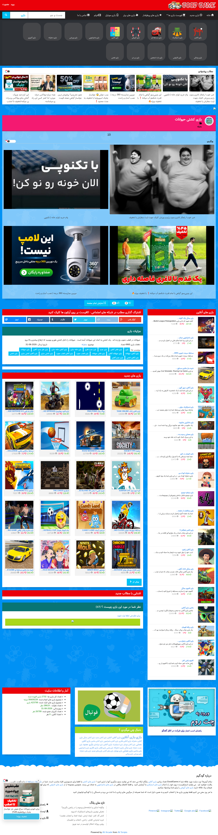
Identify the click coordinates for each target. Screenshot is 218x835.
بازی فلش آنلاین (116, 349)
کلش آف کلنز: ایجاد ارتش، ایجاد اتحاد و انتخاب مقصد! (82, 815)
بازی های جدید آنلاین (40, 349)
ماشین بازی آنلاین (188, 608)
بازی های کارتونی (56, 784)
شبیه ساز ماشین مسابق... (185, 368)
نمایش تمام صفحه (95, 303)
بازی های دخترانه (85, 751)
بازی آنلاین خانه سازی (59, 349)
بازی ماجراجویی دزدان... (185, 337)
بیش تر (135, 581)
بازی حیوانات (25, 349)
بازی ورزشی (138, 754)
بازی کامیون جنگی (187, 588)
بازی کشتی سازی (47, 353)
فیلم (96, 15)
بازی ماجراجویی (84, 748)
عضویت (5, 4)
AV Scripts (122, 832)
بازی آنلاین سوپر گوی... (186, 387)
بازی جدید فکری (90, 349)
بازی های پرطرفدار (151, 15)
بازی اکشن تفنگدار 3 (187, 530)
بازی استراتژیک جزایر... (186, 407)
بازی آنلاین (128, 737)
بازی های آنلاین (108, 751)
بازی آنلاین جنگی (89, 737)
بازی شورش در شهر (187, 454)
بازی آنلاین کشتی (133, 357)
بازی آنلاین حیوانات (132, 353)
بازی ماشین (137, 751)
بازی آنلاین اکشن (114, 737)
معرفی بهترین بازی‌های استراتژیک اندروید (87, 811)
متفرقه (84, 344)
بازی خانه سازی (75, 349)
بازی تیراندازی (98, 744)
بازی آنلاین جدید (101, 737)
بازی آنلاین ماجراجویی (111, 741)
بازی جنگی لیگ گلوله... (185, 318)
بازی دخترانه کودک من (186, 473)
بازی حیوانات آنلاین (115, 353)
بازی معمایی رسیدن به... (185, 434)
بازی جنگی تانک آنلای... (185, 569)
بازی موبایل (110, 15)
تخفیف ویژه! (21, 816)
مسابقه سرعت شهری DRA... (183, 353)
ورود (12, 4)
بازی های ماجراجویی (105, 784)
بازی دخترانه (119, 747)
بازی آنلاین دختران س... (185, 641)
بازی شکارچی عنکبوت (186, 422)
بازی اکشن (107, 744)
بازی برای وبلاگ (39, 817)
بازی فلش (102, 747)
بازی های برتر (129, 15)
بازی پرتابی (129, 754)
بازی (126, 349)
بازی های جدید (97, 751)
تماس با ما (82, 15)
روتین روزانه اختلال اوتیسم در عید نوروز (88, 824)
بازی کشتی (13, 353)
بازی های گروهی (186, 787)
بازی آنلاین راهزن (188, 549)
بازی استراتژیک (118, 744)
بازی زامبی (109, 748)
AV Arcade (107, 832)
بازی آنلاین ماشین (97, 741)
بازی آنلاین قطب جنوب (64, 353)
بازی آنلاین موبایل (129, 744)
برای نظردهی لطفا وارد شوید (128, 615)
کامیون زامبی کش (188, 660)
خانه (209, 15)
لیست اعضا (40, 811)
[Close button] (38, 780)
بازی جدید (195, 15)
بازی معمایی (128, 750)
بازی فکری (94, 747)
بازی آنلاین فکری (125, 741)
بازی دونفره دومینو (187, 492)
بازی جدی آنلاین (117, 357)
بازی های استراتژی (154, 784)
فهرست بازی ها (175, 15)
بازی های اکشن (89, 781)
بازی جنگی (128, 747)
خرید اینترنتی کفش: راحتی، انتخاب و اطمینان (85, 819)
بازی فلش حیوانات (98, 353)
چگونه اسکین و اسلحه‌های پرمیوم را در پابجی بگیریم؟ (83, 807)
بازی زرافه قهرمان (188, 627)
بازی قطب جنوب (82, 353)
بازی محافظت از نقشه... (185, 511)
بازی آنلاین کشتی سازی (29, 353)
